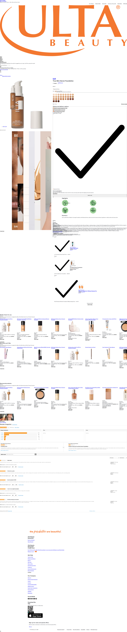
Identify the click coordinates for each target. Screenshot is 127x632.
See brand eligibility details (57, 231)
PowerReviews (15, 424)
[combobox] (90, 91)
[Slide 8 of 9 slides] (42, 181)
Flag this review (20, 466)
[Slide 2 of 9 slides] (8, 181)
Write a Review (17, 427)
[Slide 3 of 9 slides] (13, 181)
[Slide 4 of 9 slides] (19, 181)
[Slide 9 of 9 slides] (47, 181)
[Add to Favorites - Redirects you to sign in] (53, 197)
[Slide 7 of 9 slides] (36, 181)
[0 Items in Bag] (63, 72)
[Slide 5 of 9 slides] (25, 181)
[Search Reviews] (35, 454)
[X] (0, 70)
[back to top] (0, 631)
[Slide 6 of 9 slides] (30, 181)
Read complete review (4, 450)
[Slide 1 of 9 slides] (2, 181)
